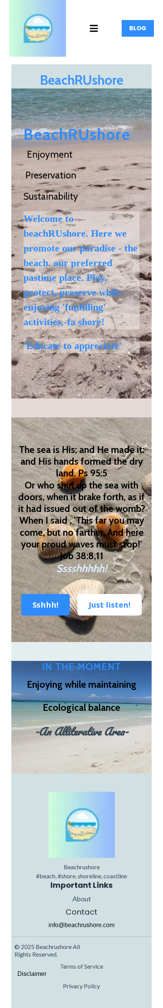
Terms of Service (81, 966)
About (81, 899)
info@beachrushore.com (81, 925)
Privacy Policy (81, 985)
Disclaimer (31, 974)
